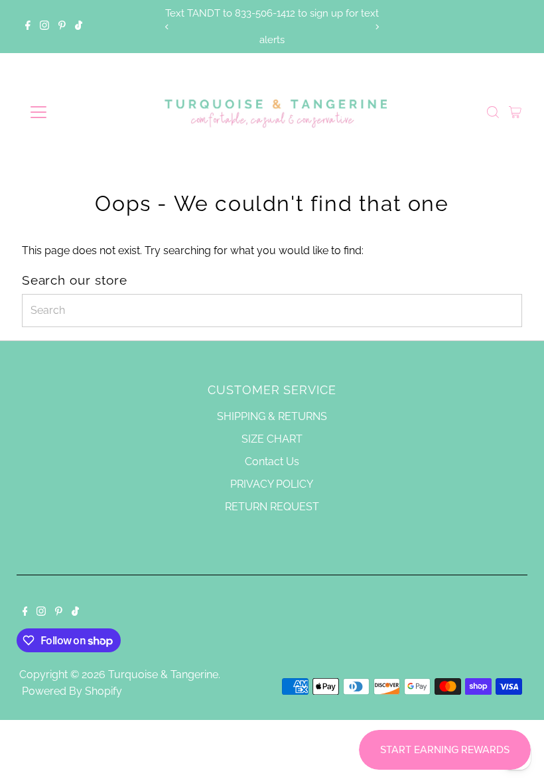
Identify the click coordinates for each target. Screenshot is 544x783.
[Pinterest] (62, 26)
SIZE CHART (272, 439)
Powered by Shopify (72, 691)
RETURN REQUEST (272, 506)
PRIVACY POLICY (271, 484)
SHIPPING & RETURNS (272, 416)
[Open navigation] (81, 112)
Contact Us (272, 461)
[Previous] (167, 27)
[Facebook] (28, 26)
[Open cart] (515, 112)
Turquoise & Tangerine (163, 674)
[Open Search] (493, 112)
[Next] (377, 27)
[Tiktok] (79, 26)
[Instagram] (44, 26)
